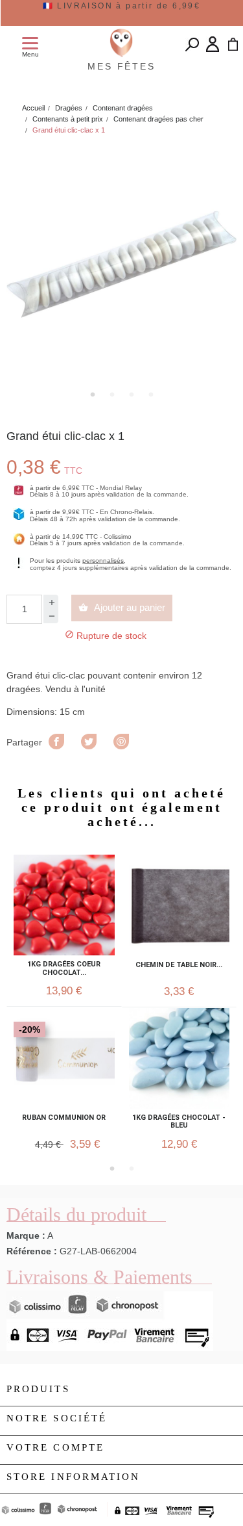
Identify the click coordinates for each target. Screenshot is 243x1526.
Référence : (31, 1251)
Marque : (25, 1235)
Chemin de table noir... (178, 965)
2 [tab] (112, 394)
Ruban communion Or (64, 1118)
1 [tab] (92, 394)
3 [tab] (131, 394)
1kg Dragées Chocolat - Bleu (179, 1122)
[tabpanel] (121, 264)
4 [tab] (151, 394)
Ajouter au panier (121, 607)
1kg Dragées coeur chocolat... (63, 968)
